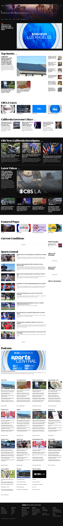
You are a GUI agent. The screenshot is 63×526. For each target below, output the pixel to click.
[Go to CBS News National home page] (31, 5)
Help (53, 513)
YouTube (12, 509)
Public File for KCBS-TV (36, 509)
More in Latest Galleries (5, 494)
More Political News (20, 435)
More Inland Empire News (52, 405)
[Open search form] (61, 5)
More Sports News (20, 465)
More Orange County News (36, 405)
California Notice (45, 510)
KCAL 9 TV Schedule (52, 268)
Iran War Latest (3, 510)
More (16, 54)
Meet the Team (24, 509)
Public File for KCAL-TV (36, 510)
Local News (7, 5)
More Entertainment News (36, 465)
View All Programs (54, 260)
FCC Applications (35, 513)
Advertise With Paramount (57, 510)
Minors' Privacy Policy (45, 514)
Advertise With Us (24, 513)
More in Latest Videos (51, 465)
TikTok (12, 513)
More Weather (23, 244)
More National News (4, 435)
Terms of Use (44, 513)
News (2, 19)
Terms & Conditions (25, 514)
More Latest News (4, 405)
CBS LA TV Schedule (51, 254)
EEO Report (34, 514)
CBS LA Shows (23, 19)
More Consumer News (36, 435)
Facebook (13, 510)
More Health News (51, 435)
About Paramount (55, 509)
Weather (6, 19)
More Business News (4, 465)
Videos (14, 19)
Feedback (54, 514)
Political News (3, 509)
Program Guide (24, 510)
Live (11, 5)
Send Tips (17, 19)
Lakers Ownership (4, 513)
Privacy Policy (44, 509)
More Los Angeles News (21, 405)
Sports (10, 19)
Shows (15, 5)
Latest (2, 5)
